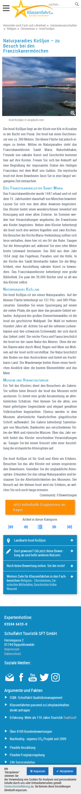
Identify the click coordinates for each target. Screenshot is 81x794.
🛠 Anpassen (37, 771)
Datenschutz (12, 653)
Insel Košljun (46, 29)
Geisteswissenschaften (63, 25)
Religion (11, 29)
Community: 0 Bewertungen (58, 495)
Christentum (28, 29)
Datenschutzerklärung (17, 786)
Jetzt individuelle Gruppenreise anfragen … (39, 507)
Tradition (69, 717)
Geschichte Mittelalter (32, 582)
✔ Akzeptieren (64, 771)
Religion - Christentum (36, 580)
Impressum (11, 649)
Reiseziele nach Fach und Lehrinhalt (24, 25)
